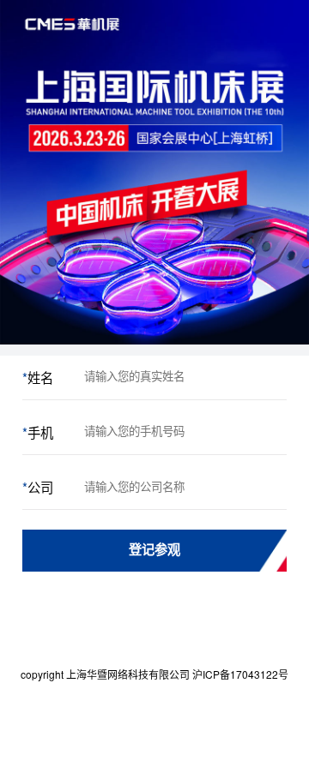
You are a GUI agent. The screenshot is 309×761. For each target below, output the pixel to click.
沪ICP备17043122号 (240, 674)
